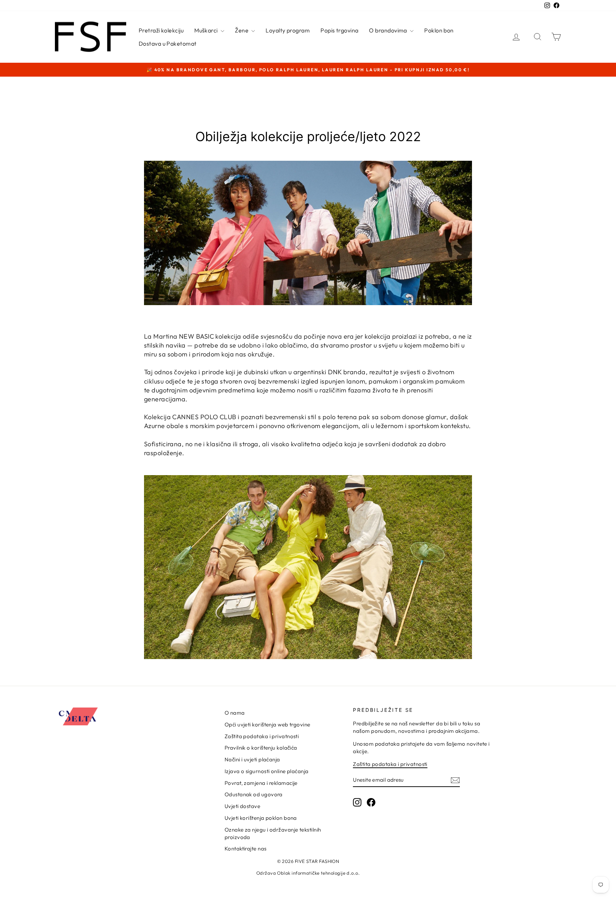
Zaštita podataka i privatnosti (262, 736)
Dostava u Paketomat (168, 43)
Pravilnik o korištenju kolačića (261, 747)
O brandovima (388, 30)
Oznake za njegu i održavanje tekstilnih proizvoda (273, 833)
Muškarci (206, 30)
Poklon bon (439, 30)
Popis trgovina (339, 30)
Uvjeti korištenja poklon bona (261, 817)
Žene (242, 30)
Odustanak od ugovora (254, 794)
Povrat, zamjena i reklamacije (261, 783)
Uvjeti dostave (242, 806)
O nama (235, 712)
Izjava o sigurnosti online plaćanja (267, 771)
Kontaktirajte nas (246, 848)
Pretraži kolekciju (161, 30)
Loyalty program (288, 30)
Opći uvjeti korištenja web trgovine (267, 724)
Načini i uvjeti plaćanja (252, 759)
